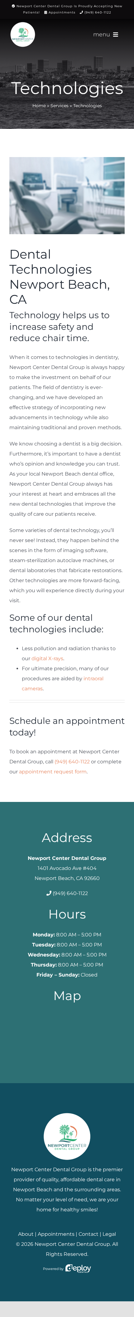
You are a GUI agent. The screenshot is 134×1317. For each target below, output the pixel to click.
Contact (88, 1234)
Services (59, 105)
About (26, 1234)
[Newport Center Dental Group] (67, 1111)
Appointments (62, 12)
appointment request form (53, 772)
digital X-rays (47, 658)
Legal (109, 1234)
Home (39, 105)
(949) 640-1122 (97, 12)
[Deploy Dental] (78, 1269)
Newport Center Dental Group (72, 1244)
